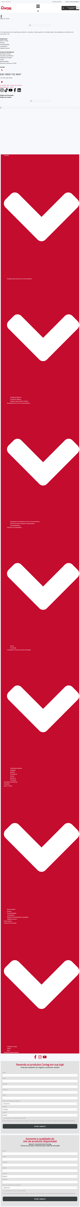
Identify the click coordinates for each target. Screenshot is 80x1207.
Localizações (10, 915)
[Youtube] (10, 90)
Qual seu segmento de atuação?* (11, 1185)
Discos (12, 646)
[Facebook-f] (15, 90)
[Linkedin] (19, 90)
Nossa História (11, 909)
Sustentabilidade (11, 913)
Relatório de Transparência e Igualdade (17, 917)
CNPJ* (4, 1095)
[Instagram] (2, 90)
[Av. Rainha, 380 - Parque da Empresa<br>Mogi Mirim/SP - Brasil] (2, 82)
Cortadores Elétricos (15, 397)
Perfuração (13, 648)
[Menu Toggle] (38, 11)
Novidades (7, 784)
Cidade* (4, 1112)
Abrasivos (13, 778)
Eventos (9, 911)
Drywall (12, 776)
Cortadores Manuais (15, 399)
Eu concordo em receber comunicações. (14, 1118)
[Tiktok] (6, 90)
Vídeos (9, 1048)
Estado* (4, 1106)
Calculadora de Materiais (10, 782)
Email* (4, 1078)
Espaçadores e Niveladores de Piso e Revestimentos (25, 521)
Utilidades (13, 770)
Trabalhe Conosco (12, 919)
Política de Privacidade (7, 95)
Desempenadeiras (15, 525)
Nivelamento (13, 774)
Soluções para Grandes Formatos (19, 401)
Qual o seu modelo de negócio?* (11, 1101)
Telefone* (5, 1084)
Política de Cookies (5, 97)
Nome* (4, 1072)
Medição (12, 772)
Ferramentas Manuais (16, 768)
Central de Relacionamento (11, 1052)
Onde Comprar (8, 921)
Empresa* (5, 1089)
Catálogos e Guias (12, 1046)
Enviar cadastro (40, 1126)
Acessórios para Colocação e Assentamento (22, 523)
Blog (8, 1050)
